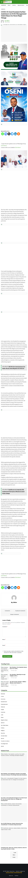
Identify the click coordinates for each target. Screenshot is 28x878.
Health (3, 9)
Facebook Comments (20, 610)
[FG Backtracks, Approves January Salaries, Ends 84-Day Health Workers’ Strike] (14, 836)
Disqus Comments (14, 614)
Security (3, 733)
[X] (8, 133)
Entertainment (4, 704)
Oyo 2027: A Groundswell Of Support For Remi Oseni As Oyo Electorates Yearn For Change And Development (14, 799)
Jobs (2, 714)
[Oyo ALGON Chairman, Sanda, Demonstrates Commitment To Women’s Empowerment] (14, 812)
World (2, 746)
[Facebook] (5, 133)
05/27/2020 (7, 22)
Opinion (2, 722)
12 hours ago (14, 670)
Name (4, 639)
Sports (2, 738)
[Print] (18, 133)
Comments (7, 610)
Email (4, 645)
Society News (4, 735)
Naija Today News (11, 871)
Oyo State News (4, 725)
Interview (3, 712)
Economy (3, 699)
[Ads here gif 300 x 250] (11, 561)
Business (3, 693)
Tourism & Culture (5, 741)
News (2, 717)
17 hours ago (14, 684)
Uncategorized (4, 743)
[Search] (26, 2)
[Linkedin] (15, 133)
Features (3, 706)
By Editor (7, 20)
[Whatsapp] (2, 133)
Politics (2, 727)
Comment (5, 626)
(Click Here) (4, 145)
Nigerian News (4, 720)
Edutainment (4, 701)
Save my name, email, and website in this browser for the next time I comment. (13, 652)
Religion (3, 730)
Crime (2, 696)
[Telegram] (12, 133)
